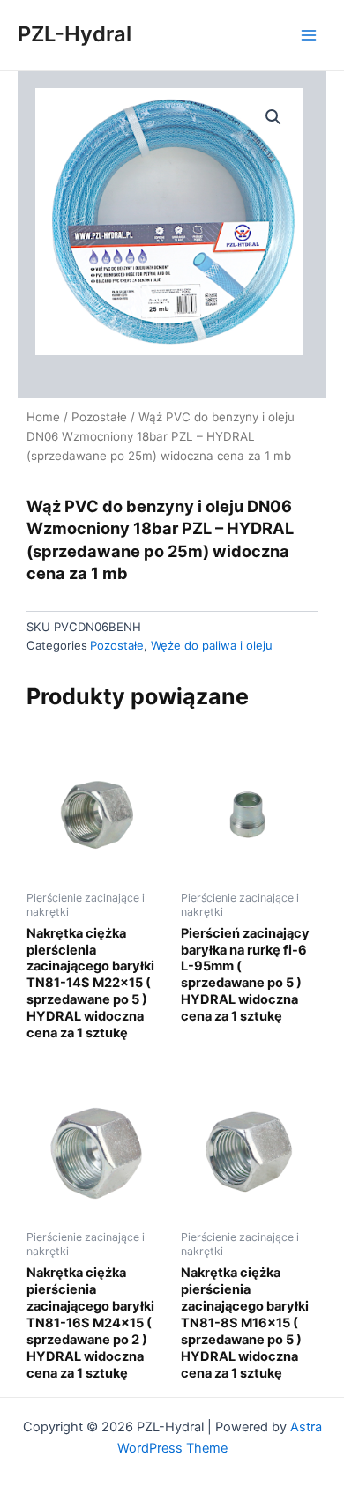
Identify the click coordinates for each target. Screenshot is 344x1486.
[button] (273, 117)
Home (43, 417)
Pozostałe (99, 417)
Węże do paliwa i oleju (212, 645)
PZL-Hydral (74, 34)
